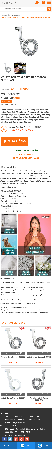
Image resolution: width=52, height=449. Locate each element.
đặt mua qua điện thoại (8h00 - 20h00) (24, 129)
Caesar (16, 98)
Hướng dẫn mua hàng (26, 158)
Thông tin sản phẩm (26, 150)
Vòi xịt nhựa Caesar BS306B (13, 357)
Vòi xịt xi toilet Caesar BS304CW (39, 399)
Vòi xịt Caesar (15, 15)
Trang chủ (5, 15)
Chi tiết (19, 353)
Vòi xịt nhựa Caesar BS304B (39, 357)
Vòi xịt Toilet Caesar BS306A (13, 398)
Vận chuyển (26, 154)
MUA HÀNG (17, 141)
